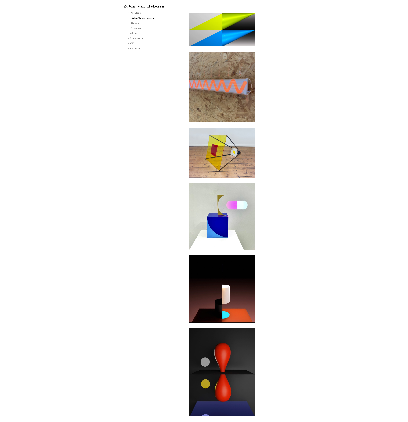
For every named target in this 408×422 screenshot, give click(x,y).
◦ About (133, 33)
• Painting (134, 13)
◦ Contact (134, 49)
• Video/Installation (141, 18)
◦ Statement (135, 38)
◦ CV (131, 43)
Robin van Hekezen (144, 6)
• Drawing (135, 28)
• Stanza (133, 23)
